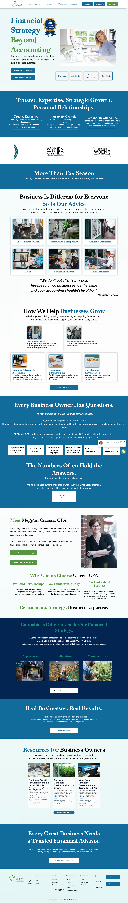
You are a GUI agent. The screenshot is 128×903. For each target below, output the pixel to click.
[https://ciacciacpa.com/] (16, 4)
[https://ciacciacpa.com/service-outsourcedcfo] (83, 332)
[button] (39, 785)
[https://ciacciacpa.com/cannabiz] (27, 361)
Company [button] (50, 4)
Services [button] (38, 4)
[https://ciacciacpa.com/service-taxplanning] (100, 361)
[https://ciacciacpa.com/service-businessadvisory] (44, 332)
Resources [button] (74, 4)
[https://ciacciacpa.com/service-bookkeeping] (63, 361)
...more (31, 795)
